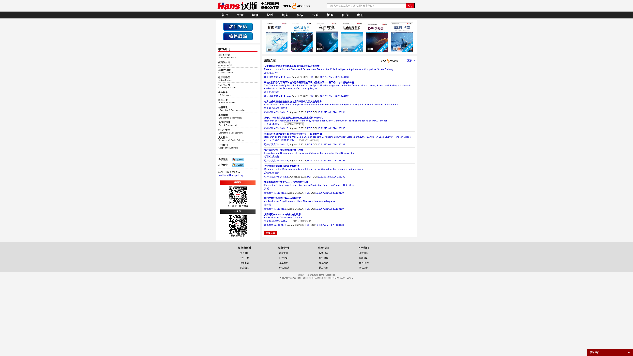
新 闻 (330, 15)
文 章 (240, 15)
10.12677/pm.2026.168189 (329, 209)
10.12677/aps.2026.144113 (334, 77)
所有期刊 (244, 253)
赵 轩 (275, 72)
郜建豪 (275, 172)
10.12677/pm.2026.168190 (329, 193)
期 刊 (255, 15)
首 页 (225, 15)
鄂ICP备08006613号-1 (342, 278)
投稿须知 (323, 253)
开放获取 (363, 253)
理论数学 (268, 193)
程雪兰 (290, 140)
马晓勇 (275, 140)
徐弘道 (284, 108)
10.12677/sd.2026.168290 (331, 176)
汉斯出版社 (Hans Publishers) (321, 275)
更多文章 (270, 232)
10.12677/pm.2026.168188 (329, 225)
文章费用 (283, 262)
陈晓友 (284, 221)
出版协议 (363, 257)
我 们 (360, 15)
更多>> (411, 60)
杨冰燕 (275, 221)
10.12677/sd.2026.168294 (331, 112)
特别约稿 (323, 267)
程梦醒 (267, 221)
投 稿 (270, 15)
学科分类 (244, 257)
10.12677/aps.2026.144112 (334, 96)
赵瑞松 (267, 156)
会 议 (300, 15)
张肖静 (267, 124)
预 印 (285, 15)
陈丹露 (267, 204)
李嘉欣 (275, 124)
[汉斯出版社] (237, 5)
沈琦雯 (275, 108)
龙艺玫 (267, 72)
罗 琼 (266, 188)
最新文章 (283, 253)
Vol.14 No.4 (285, 77)
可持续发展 (270, 112)
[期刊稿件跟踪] (238, 36)
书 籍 (315, 15)
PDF (312, 77)
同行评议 (283, 257)
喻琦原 (275, 91)
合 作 (345, 15)
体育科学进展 (271, 77)
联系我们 (244, 267)
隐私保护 (363, 267)
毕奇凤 (267, 108)
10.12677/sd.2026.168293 (331, 128)
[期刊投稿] (238, 26)
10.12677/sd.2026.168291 (331, 160)
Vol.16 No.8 (282, 112)
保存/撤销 (364, 262)
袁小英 (267, 91)
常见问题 (323, 262)
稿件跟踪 (323, 257)
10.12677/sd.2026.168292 (331, 144)
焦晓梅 (275, 156)
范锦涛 (267, 172)
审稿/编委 (284, 267)
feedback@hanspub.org (230, 175)
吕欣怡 (267, 140)
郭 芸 (283, 140)
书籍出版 (244, 262)
